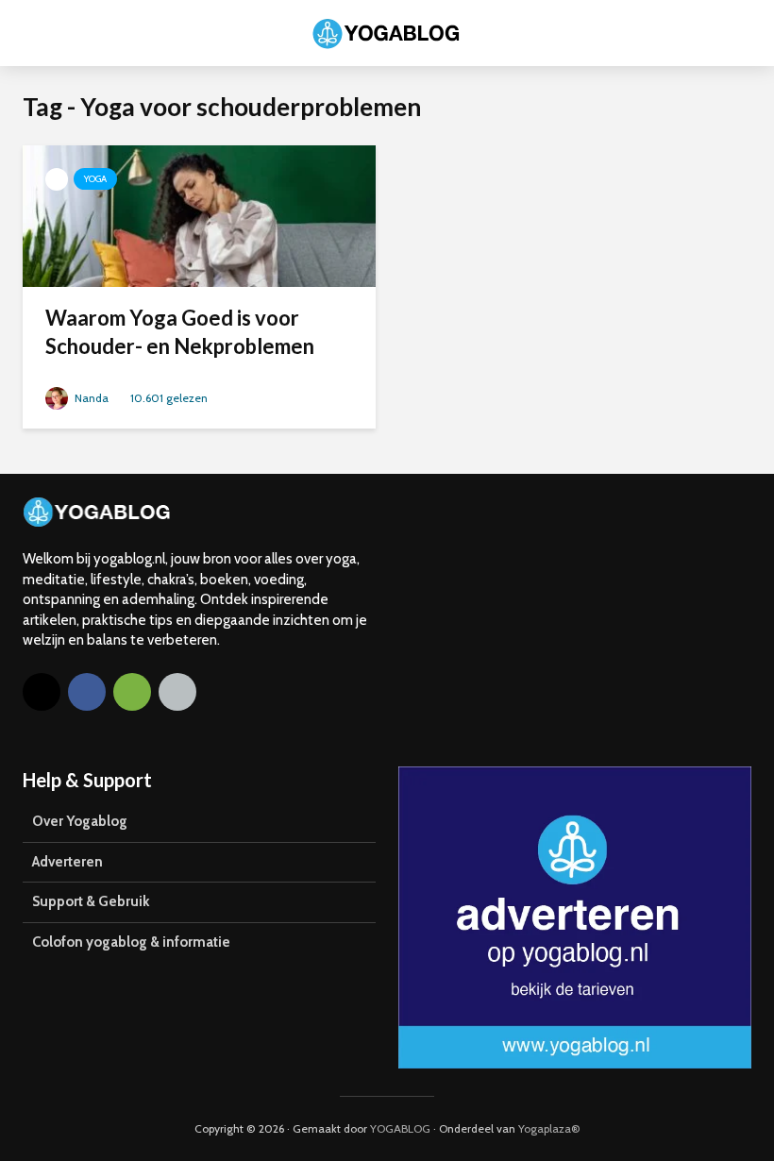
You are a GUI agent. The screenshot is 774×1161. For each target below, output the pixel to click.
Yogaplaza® (549, 1128)
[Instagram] (41, 692)
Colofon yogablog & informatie (131, 942)
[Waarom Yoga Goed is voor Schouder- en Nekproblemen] (199, 215)
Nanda (90, 398)
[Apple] (177, 692)
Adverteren (67, 861)
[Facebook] (87, 692)
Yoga (95, 179)
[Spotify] (132, 692)
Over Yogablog (79, 821)
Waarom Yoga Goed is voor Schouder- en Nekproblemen (179, 332)
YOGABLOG (400, 1128)
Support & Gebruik (90, 901)
